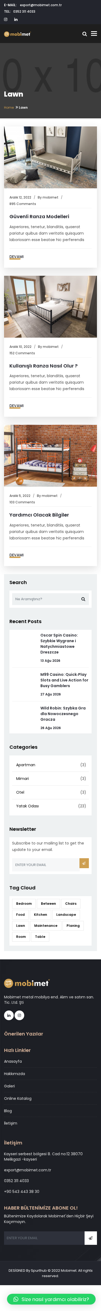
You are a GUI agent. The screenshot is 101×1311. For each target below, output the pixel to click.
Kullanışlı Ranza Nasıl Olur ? (43, 365)
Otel (20, 792)
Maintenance (45, 925)
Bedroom (24, 903)
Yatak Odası (27, 806)
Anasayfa (13, 1061)
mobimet (50, 197)
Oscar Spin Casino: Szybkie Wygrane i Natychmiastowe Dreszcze (59, 643)
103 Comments (22, 502)
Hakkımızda (14, 1073)
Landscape (66, 914)
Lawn (20, 925)
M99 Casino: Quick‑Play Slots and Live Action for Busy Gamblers (64, 680)
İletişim (10, 1123)
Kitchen (40, 914)
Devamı (16, 256)
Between (48, 903)
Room (21, 936)
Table (40, 936)
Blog (8, 1111)
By (40, 197)
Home (9, 107)
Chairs (70, 903)
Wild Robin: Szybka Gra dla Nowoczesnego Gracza (63, 713)
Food (20, 914)
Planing (73, 925)
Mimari (22, 778)
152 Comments (22, 353)
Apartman (25, 765)
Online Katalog (18, 1098)
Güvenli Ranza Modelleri (39, 216)
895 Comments (22, 204)
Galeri (9, 1086)
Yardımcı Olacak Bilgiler (39, 514)
